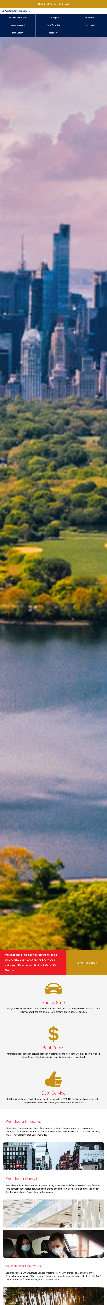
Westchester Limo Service (17, 11)
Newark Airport (18, 25)
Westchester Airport (17, 18)
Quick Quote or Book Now (53, 4)
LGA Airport (53, 18)
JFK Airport (89, 18)
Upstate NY (53, 33)
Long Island (89, 25)
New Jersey (17, 33)
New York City (53, 25)
